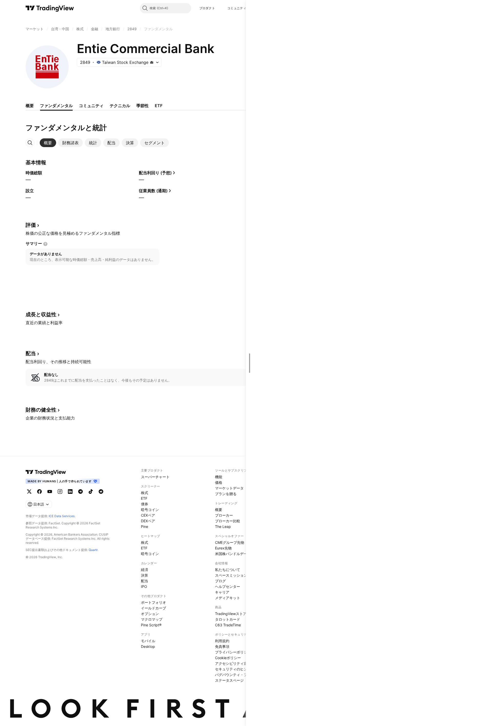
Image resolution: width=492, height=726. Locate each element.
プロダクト (207, 8)
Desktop (148, 646)
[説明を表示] (45, 244)
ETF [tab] (158, 105)
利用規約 (222, 641)
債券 (144, 504)
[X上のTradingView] (29, 491)
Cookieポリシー (228, 658)
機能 (218, 477)
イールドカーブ (153, 608)
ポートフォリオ (153, 602)
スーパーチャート (155, 477)
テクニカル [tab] (120, 105)
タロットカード (227, 619)
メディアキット (227, 598)
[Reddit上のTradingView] (101, 491)
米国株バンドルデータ (233, 553)
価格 (218, 482)
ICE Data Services (62, 516)
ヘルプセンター (227, 586)
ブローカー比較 (227, 521)
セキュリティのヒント (233, 669)
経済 (144, 569)
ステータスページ (229, 680)
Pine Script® (151, 625)
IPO (144, 586)
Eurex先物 (223, 548)
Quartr (93, 550)
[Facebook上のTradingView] (39, 491)
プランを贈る (226, 494)
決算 (144, 575)
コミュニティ (236, 8)
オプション (150, 613)
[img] (151, 62)
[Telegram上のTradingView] (80, 491)
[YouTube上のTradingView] (49, 491)
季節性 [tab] (142, 105)
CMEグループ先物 (229, 542)
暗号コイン (150, 509)
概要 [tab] (30, 105)
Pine (144, 526)
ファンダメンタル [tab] (56, 105)
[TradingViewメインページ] (46, 472)
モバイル (148, 641)
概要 (218, 509)
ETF (144, 498)
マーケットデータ (229, 488)
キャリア (222, 592)
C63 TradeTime (228, 625)
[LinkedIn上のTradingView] (70, 491)
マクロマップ (151, 619)
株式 (144, 492)
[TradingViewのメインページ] (50, 8)
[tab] (48, 142)
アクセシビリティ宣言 (233, 663)
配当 (144, 581)
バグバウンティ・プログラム (238, 674)
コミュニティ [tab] (91, 105)
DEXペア (148, 521)
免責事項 (222, 646)
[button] (219, 8)
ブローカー (224, 515)
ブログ (220, 581)
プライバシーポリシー (233, 652)
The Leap (223, 526)
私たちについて (227, 569)
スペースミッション (231, 575)
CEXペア (148, 515)
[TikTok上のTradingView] (90, 491)
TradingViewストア (231, 613)
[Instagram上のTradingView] (60, 491)
